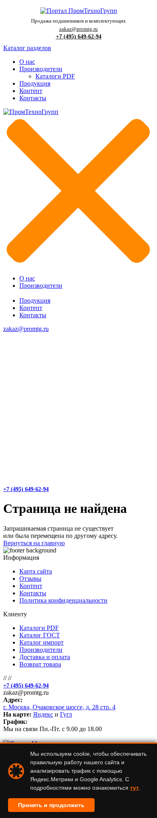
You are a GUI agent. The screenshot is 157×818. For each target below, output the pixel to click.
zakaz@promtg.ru (78, 29)
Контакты (32, 98)
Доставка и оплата (44, 657)
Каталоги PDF (55, 76)
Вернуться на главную (34, 543)
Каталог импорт (41, 642)
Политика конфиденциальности (63, 600)
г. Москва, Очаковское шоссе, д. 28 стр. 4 (59, 707)
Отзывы (30, 578)
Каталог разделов (27, 47)
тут (134, 787)
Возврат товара (40, 664)
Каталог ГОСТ (39, 635)
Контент (30, 90)
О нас (27, 61)
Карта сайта (35, 571)
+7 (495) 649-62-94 (78, 37)
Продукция (34, 83)
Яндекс (43, 714)
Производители (40, 68)
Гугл (66, 714)
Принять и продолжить (51, 805)
